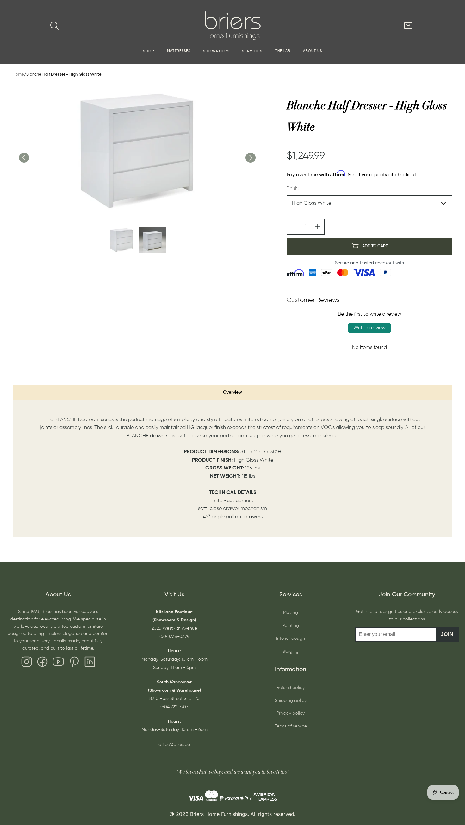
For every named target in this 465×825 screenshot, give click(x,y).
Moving (290, 612)
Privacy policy (290, 713)
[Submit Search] (54, 25)
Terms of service (291, 726)
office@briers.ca (174, 744)
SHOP (148, 51)
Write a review (369, 328)
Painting (290, 625)
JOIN (447, 634)
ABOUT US (312, 51)
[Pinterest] (74, 663)
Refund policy (290, 687)
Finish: (293, 188)
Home (18, 74)
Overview (232, 392)
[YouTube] (58, 663)
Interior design (290, 638)
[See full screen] (137, 151)
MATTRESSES (178, 51)
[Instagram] (26, 663)
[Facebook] (42, 663)
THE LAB (282, 51)
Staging (290, 651)
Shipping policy (291, 700)
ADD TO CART (375, 246)
